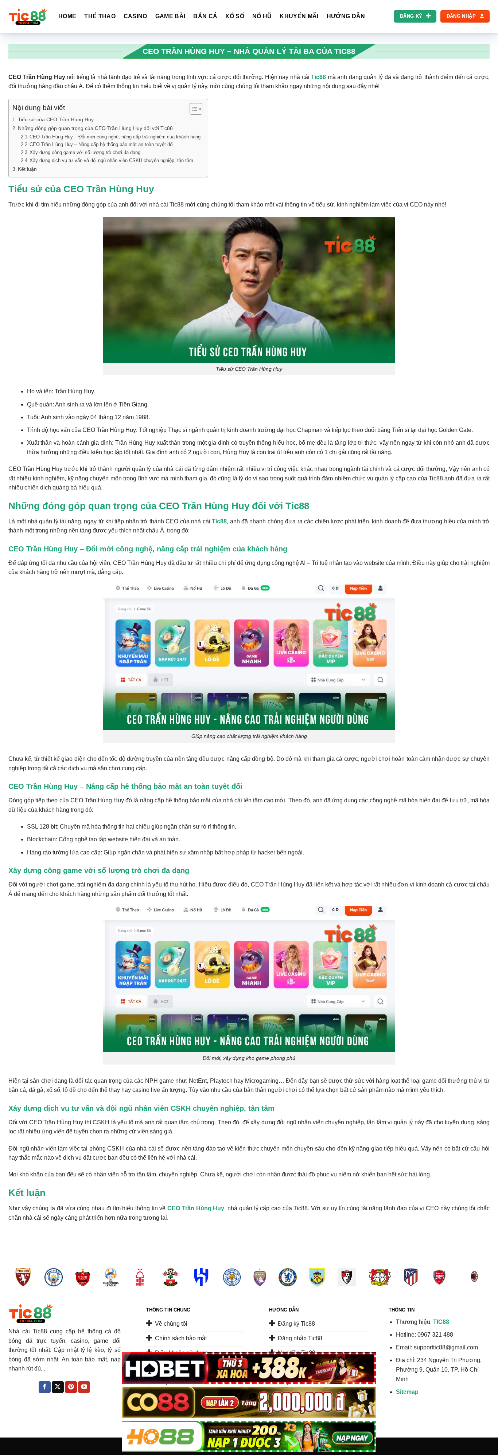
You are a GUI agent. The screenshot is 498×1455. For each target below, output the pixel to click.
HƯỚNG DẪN (346, 16)
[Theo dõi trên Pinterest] (71, 1387)
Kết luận (27, 169)
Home (67, 16)
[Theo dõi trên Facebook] (45, 1387)
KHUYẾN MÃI (299, 16)
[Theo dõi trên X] (58, 1387)
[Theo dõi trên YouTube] (84, 1387)
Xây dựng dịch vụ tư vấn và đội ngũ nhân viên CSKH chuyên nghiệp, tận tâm (111, 160)
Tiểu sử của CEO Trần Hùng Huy (56, 119)
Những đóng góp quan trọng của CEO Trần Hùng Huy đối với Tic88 (95, 128)
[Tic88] (27, 16)
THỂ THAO (100, 16)
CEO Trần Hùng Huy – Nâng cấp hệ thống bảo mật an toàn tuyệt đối (102, 144)
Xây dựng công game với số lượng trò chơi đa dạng (85, 152)
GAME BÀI (170, 16)
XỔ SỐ (234, 16)
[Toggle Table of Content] (192, 109)
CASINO (135, 16)
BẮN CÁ (205, 16)
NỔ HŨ (262, 16)
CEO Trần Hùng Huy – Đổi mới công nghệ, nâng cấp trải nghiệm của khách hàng (115, 136)
